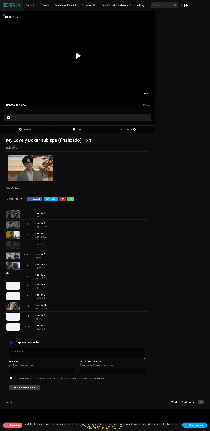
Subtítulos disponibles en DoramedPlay (123, 5)
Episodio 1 (40, 213)
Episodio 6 (40, 264)
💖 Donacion (13, 424)
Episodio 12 (40, 325)
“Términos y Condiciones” (182, 402)
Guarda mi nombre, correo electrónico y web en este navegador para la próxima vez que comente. (60, 378)
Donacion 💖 (89, 5)
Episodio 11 (40, 315)
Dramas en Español (65, 5)
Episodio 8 (40, 284)
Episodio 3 (40, 233)
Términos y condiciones (112, 428)
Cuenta (45, 5)
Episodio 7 (40, 275)
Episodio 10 (40, 305)
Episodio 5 (40, 254)
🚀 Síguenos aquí (194, 424)
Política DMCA (93, 428)
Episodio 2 (40, 223)
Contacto (30, 5)
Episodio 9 (40, 295)
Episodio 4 (40, 244)
